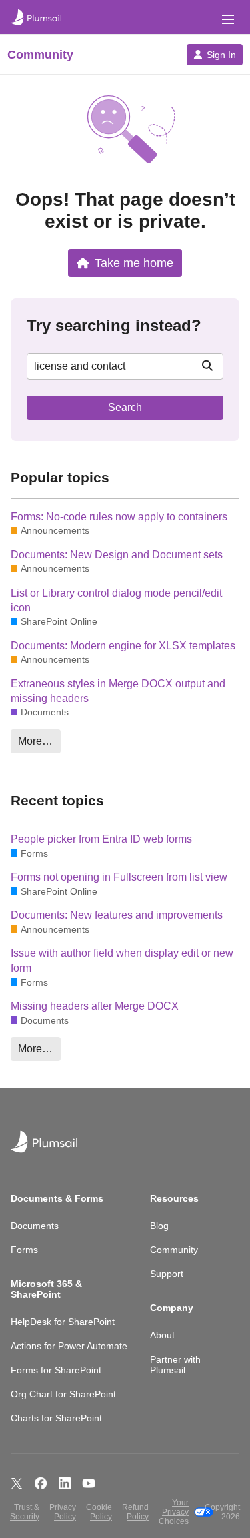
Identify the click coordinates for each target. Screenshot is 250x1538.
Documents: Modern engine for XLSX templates (123, 645)
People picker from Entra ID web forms (101, 839)
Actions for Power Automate (69, 1345)
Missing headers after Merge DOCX (95, 1006)
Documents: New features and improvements (117, 915)
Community (174, 1249)
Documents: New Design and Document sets (117, 554)
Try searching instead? (114, 325)
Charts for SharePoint (56, 1418)
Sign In (221, 54)
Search (125, 407)
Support (166, 1273)
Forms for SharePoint (56, 1370)
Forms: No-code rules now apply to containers (119, 516)
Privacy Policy (62, 1512)
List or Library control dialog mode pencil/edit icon (116, 600)
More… (35, 741)
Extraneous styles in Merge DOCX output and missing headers (118, 691)
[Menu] (228, 19)
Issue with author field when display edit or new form (122, 960)
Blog (159, 1225)
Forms (24, 1249)
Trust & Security (24, 1512)
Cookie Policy (99, 1512)
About (162, 1335)
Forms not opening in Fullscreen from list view (119, 877)
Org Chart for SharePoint (63, 1394)
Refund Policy (135, 1512)
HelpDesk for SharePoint (63, 1321)
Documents (35, 1225)
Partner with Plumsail (175, 1364)
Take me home (134, 263)
